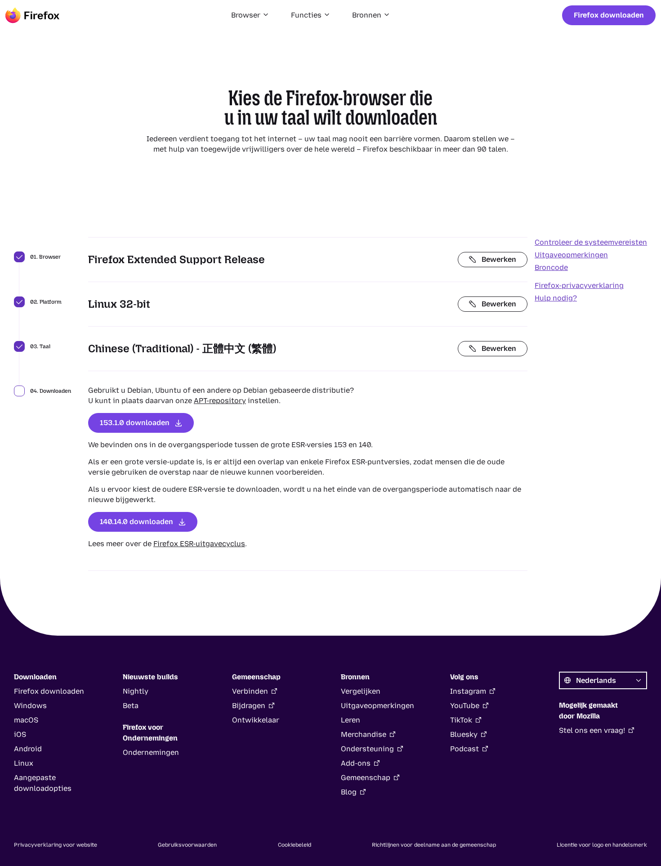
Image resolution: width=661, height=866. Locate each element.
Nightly (135, 691)
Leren (350, 720)
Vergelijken (360, 691)
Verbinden (250, 691)
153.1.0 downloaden (135, 422)
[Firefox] (32, 15)
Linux (23, 763)
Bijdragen (248, 705)
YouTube (464, 705)
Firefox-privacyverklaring (579, 285)
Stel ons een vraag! (592, 730)
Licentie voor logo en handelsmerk (602, 845)
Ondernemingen (151, 752)
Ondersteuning (367, 749)
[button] (250, 15)
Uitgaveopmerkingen (571, 255)
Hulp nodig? (556, 298)
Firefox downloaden (609, 15)
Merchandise (363, 734)
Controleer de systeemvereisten (591, 242)
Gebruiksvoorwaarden (187, 845)
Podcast (464, 749)
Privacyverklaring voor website (55, 845)
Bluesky (464, 734)
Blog (349, 792)
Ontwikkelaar (255, 720)
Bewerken (499, 259)
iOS (20, 734)
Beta (130, 705)
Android (28, 749)
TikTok (461, 720)
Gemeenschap (365, 777)
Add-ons (356, 763)
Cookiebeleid (294, 845)
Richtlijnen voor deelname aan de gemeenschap (434, 845)
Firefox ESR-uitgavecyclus (199, 543)
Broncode (551, 267)
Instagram (468, 691)
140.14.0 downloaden (136, 521)
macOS (26, 720)
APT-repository (220, 400)
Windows (30, 705)
